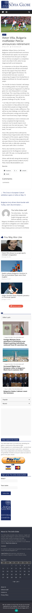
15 (11, 571)
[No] (30, 608)
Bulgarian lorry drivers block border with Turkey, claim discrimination (15, 203)
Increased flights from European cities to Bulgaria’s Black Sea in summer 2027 (14, 368)
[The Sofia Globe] (3, 12)
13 (3, 571)
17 (20, 571)
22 (11, 574)
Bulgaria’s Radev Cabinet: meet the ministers (15, 392)
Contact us (4, 592)
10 (20, 568)
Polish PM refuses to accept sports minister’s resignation (14, 254)
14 (7, 571)
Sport (4, 34)
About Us (3, 587)
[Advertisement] (16, 422)
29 (11, 577)
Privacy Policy (4, 595)
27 (3, 577)
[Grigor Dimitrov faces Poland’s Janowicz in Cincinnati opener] (11, 283)
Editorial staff (4, 589)
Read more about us (11, 543)
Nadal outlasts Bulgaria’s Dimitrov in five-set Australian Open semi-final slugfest (14, 275)
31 (20, 577)
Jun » (18, 581)
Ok (16, 610)
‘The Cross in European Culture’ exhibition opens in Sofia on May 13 (13, 194)
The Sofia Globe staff (16, 46)
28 (7, 577)
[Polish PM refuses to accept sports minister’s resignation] (11, 241)
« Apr (14, 581)
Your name (4, 485)
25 (24, 574)
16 (16, 571)
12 (29, 568)
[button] (16, 317)
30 (16, 577)
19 (29, 571)
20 (3, 574)
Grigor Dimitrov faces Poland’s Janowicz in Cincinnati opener (15, 296)
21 (7, 574)
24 (20, 574)
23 (16, 574)
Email (3, 478)
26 (29, 574)
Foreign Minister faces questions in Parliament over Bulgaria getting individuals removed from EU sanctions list (15, 342)
